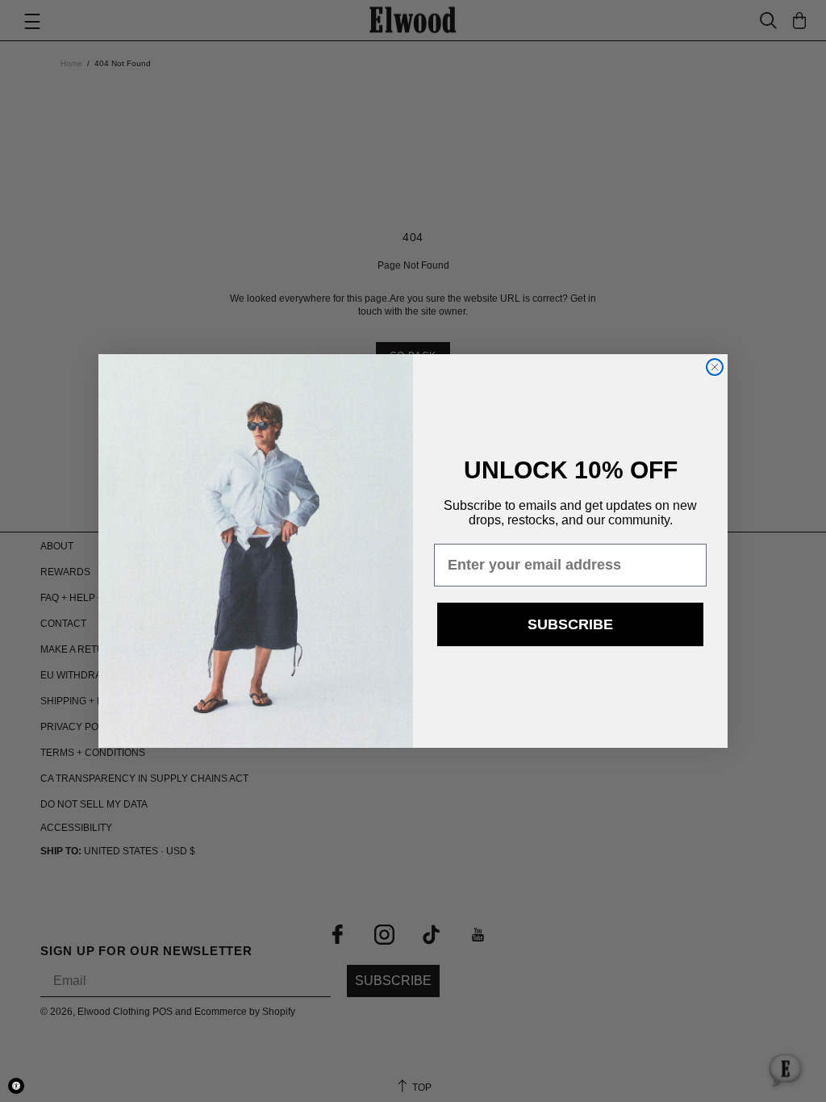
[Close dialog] (715, 367)
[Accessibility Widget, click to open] (16, 1086)
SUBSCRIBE (570, 624)
